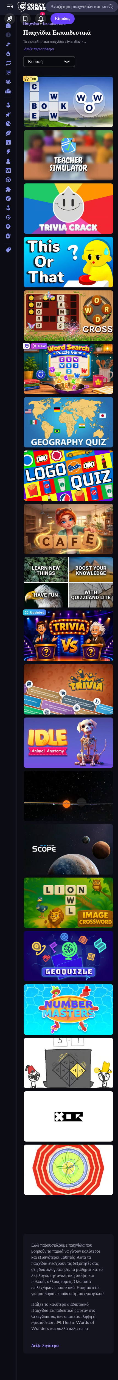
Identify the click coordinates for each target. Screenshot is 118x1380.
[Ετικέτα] (8, 250)
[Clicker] (8, 114)
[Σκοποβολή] (8, 217)
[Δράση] (8, 151)
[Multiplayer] (8, 81)
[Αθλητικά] (8, 133)
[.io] (8, 123)
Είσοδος (62, 19)
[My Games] (25, 18)
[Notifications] (40, 18)
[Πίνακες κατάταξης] (8, 91)
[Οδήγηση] (8, 180)
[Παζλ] (8, 189)
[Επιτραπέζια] (8, 161)
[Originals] (8, 72)
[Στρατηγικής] (8, 226)
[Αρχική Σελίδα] (8, 25)
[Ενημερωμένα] (8, 63)
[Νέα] (8, 44)
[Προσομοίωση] (8, 208)
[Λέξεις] (8, 170)
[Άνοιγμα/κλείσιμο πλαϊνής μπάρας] (9, 6)
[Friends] (9, 18)
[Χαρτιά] (8, 236)
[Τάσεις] (8, 53)
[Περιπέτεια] (8, 198)
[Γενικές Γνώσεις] (8, 142)
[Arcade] (8, 105)
